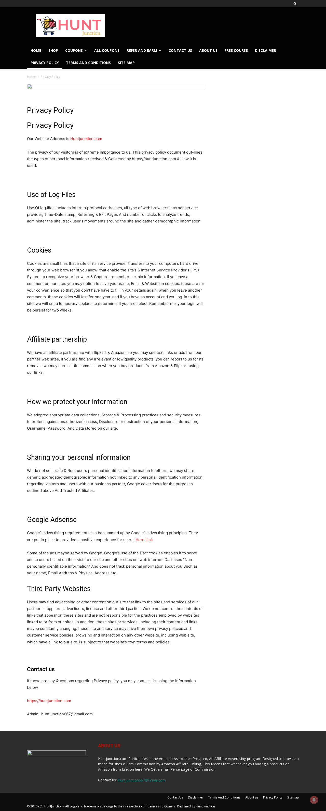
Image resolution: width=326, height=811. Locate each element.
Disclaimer (265, 50)
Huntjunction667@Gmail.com (142, 780)
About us (208, 50)
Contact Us (180, 50)
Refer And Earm (142, 50)
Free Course (236, 50)
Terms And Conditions (88, 62)
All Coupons (106, 50)
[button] (295, 3)
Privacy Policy (45, 62)
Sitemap (293, 797)
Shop (53, 50)
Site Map (126, 62)
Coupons (74, 50)
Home (36, 50)
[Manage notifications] (314, 800)
